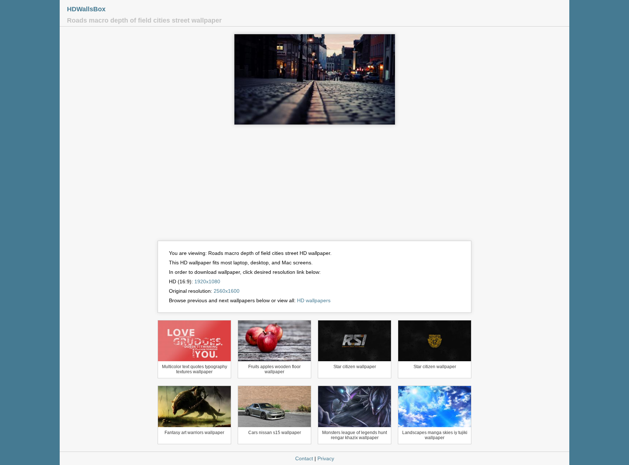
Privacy (325, 458)
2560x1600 (227, 291)
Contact (304, 458)
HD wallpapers (314, 300)
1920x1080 (207, 281)
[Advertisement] (314, 186)
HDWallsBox (86, 9)
